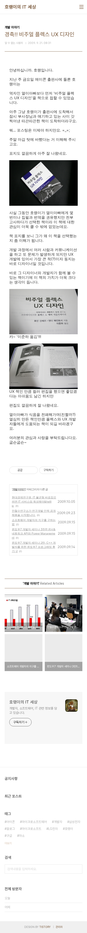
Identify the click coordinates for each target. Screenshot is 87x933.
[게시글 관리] (32, 470)
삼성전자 (74, 822)
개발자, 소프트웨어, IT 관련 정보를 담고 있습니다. (33, 710)
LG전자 (53, 829)
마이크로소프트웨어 (34, 822)
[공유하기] (27, 470)
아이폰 (10, 822)
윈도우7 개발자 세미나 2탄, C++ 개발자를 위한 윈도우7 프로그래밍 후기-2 (34, 547)
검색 (77, 869)
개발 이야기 (19, 489)
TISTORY (45, 927)
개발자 (58, 822)
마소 (22, 836)
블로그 (10, 829)
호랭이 (69, 829)
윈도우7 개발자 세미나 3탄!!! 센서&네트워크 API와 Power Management (33, 533)
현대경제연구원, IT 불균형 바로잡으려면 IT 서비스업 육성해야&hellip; (34, 501)
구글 (9, 836)
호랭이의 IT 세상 (20, 7)
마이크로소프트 (31, 829)
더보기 (8, 843)
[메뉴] (81, 6)
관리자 (59, 927)
